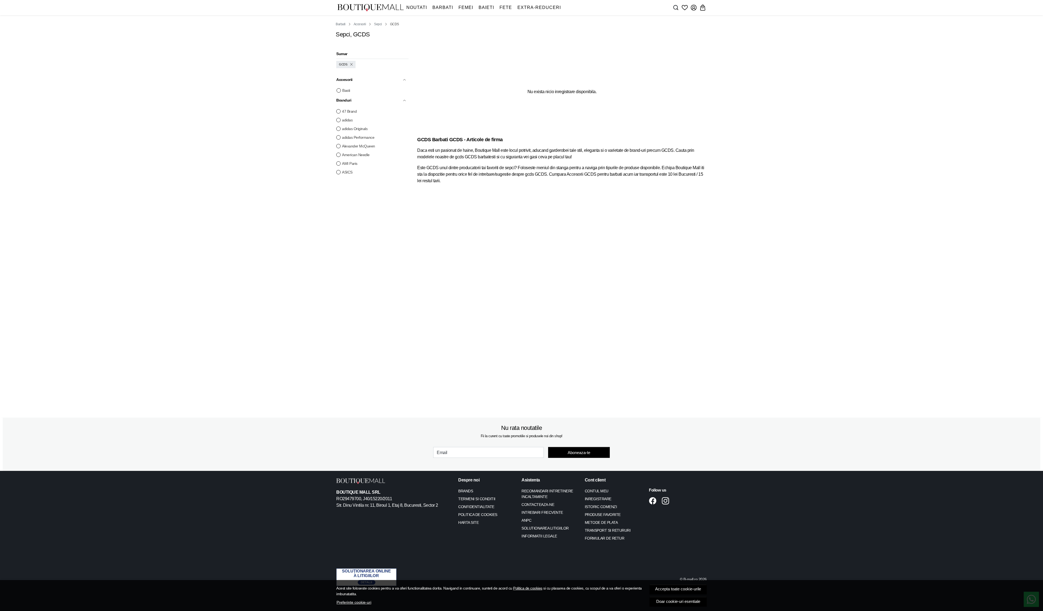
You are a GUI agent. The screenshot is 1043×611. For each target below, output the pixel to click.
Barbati (442, 7)
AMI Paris (349, 163)
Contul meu (596, 491)
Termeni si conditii (476, 499)
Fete (505, 7)
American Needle (356, 155)
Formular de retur (604, 538)
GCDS (343, 64)
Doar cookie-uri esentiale (678, 601)
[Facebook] (654, 501)
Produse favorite (603, 514)
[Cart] (703, 7)
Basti (346, 90)
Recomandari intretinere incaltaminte (547, 494)
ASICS (347, 172)
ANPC (526, 520)
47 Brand (349, 111)
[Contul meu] (694, 7)
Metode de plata (601, 522)
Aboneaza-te (579, 452)
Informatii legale (539, 536)
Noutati (416, 7)
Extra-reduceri (539, 7)
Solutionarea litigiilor (545, 528)
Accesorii (360, 24)
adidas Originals (354, 129)
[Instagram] (667, 501)
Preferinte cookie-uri (354, 602)
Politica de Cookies (477, 514)
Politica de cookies (527, 588)
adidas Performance (358, 137)
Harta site (468, 522)
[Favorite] (685, 7)
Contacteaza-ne (538, 504)
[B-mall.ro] (370, 8)
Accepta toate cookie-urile (678, 589)
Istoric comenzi (601, 507)
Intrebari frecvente (542, 512)
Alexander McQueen (358, 146)
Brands (465, 491)
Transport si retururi (608, 530)
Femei (465, 7)
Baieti (486, 7)
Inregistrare (598, 499)
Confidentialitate (476, 507)
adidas (347, 120)
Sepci (378, 24)
